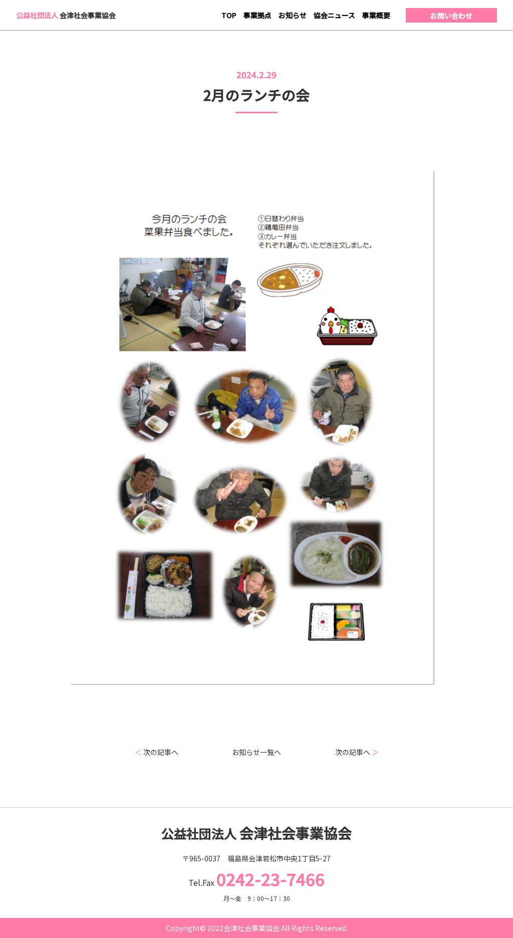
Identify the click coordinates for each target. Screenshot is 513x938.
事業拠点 (257, 15)
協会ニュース (334, 15)
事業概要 (376, 15)
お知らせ (293, 15)
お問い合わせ (451, 16)
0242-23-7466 (270, 879)
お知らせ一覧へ (256, 752)
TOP (228, 15)
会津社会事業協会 (66, 15)
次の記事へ (156, 752)
